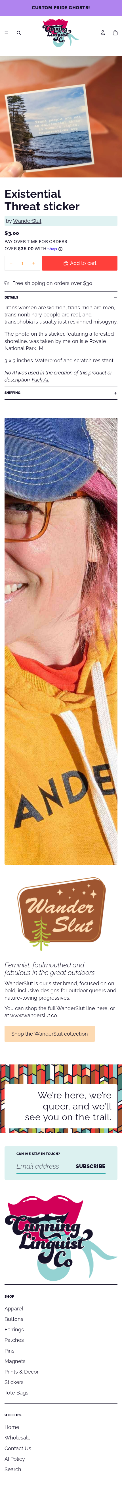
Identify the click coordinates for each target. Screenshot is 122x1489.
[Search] (18, 33)
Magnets (15, 1361)
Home (12, 1427)
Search (13, 1469)
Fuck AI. (40, 380)
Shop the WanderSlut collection (49, 1034)
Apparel (14, 1309)
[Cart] (115, 33)
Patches (14, 1340)
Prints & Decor (22, 1372)
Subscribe (91, 1166)
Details (11, 297)
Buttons (14, 1319)
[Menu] (6, 32)
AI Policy (15, 1459)
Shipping (12, 393)
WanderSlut (27, 221)
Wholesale (18, 1438)
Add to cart (83, 263)
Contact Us (18, 1448)
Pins (9, 1351)
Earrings (14, 1329)
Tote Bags (16, 1393)
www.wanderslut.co (33, 1015)
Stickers (14, 1382)
